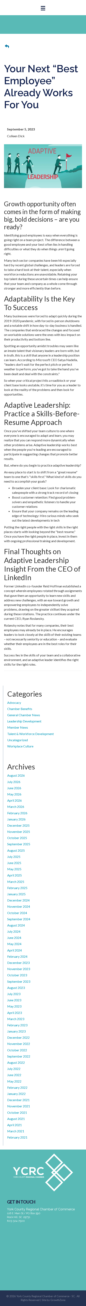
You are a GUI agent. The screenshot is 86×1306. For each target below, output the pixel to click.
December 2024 (18, 900)
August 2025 (16, 850)
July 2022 (13, 1069)
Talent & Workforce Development (30, 734)
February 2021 (17, 1137)
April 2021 (14, 1125)
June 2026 (14, 788)
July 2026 (13, 782)
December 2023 (18, 962)
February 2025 (17, 888)
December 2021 (18, 1100)
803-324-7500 (16, 1220)
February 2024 (17, 956)
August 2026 (16, 775)
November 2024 (18, 906)
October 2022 (17, 1050)
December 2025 (18, 825)
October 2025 (17, 838)
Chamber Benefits (19, 709)
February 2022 (17, 1087)
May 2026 (14, 794)
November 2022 (18, 1044)
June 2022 (14, 1075)
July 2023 (13, 994)
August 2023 (16, 988)
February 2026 (17, 813)
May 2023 (14, 1006)
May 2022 (14, 1081)
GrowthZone (57, 1300)
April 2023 (14, 1013)
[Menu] (43, 8)
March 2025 (15, 881)
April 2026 (14, 800)
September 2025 (18, 844)
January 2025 (16, 894)
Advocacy (14, 702)
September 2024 (18, 919)
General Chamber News (23, 715)
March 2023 (15, 1019)
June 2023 (14, 1000)
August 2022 (16, 1062)
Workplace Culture (20, 746)
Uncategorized (17, 740)
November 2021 (18, 1106)
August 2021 (16, 1119)
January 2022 (16, 1094)
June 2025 (14, 863)
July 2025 (13, 856)
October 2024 (17, 913)
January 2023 (16, 1031)
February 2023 (17, 1025)
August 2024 (16, 925)
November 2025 (18, 831)
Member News (17, 727)
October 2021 (17, 1112)
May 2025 (14, 869)
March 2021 (15, 1131)
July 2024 (13, 931)
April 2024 (14, 950)
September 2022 (18, 1056)
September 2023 (18, 981)
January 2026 (16, 819)
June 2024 (14, 937)
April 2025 (14, 875)
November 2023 (18, 969)
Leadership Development (24, 721)
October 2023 (17, 975)
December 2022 (18, 1037)
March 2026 (15, 806)
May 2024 (14, 944)
